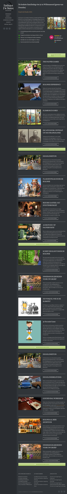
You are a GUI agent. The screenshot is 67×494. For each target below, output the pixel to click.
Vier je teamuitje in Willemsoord (25, 484)
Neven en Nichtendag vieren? (24, 483)
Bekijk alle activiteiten (22, 476)
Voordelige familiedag (22, 481)
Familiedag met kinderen (23, 480)
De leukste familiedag (22, 478)
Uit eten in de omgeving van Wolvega (57, 486)
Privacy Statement (40, 491)
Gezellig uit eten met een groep (40, 476)
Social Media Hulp (34, 491)
